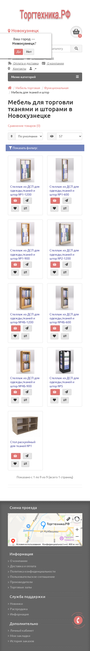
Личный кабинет (22, 630)
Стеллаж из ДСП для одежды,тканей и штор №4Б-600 (64, 318)
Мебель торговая (28, 88)
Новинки (16, 604)
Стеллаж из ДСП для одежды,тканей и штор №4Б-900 (25, 382)
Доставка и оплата (23, 566)
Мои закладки (20, 636)
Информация (19, 614)
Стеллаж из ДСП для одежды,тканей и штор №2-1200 (64, 254)
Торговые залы (21, 587)
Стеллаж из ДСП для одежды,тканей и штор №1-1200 (25, 190)
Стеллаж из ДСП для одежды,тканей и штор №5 (64, 382)
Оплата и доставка (26, 63)
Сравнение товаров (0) (24, 125)
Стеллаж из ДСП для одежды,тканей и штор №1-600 (64, 190)
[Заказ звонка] (78, 620)
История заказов (22, 641)
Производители (21, 582)
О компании (55, 63)
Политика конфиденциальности (32, 571)
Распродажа (19, 609)
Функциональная (56, 88)
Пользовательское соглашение (32, 576)
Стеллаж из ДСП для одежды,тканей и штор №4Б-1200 (25, 318)
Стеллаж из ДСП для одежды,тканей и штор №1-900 (25, 254)
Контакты (19, 68)
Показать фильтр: (24, 148)
